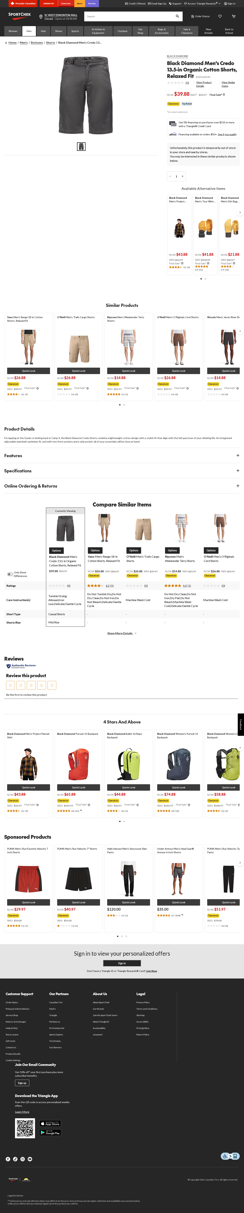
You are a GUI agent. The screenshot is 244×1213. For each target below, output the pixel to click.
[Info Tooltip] (224, 95)
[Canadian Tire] (49, 3)
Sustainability (99, 1028)
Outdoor (123, 31)
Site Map (140, 1015)
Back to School (229, 31)
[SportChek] (66, 3)
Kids (43, 31)
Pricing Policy (142, 1028)
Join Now (151, 970)
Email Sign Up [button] (158, 3)
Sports (75, 31)
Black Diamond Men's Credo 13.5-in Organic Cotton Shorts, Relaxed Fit (202, 69)
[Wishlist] (220, 16)
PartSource (54, 1021)
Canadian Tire (56, 1002)
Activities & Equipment (98, 31)
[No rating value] (176, 83)
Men (29, 31)
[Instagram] (22, 1159)
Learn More (22, 1111)
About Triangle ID (101, 1021)
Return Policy (142, 1034)
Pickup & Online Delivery (17, 1008)
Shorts (50, 42)
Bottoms (37, 42)
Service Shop (12, 1015)
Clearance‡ (173, 103)
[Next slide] (240, 212)
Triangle (53, 1015)
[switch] (12, 574)
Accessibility (142, 1021)
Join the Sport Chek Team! (105, 1015)
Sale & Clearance (187, 31)
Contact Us (11, 1047)
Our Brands (98, 1008)
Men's (24, 42)
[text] (179, 267)
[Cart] (233, 16)
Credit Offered (137, 3)
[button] (177, 16)
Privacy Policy (143, 1002)
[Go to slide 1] (81, 146)
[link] (179, 83)
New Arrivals (208, 31)
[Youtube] (30, 1159)
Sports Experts (56, 1034)
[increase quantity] (183, 176)
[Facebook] (8, 1159)
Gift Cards (10, 1041)
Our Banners (55, 1047)
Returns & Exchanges (16, 1021)
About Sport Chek (101, 1002)
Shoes (58, 31)
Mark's (52, 1008)
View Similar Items (228, 84)
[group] (28, 383)
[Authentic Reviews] (21, 666)
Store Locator (12, 1034)
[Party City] (92, 3)
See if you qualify (227, 134)
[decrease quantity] (170, 176)
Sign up (22, 1082)
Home (13, 42)
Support (176, 3)
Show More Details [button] (120, 633)
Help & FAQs (12, 1028)
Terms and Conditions (147, 1008)
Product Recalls (13, 1054)
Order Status (202, 16)
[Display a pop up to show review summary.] (82, 811)
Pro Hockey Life (56, 1028)
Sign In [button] (231, 3)
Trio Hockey (55, 1041)
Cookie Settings (13, 1060)
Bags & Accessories (162, 31)
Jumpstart (98, 1034)
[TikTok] (15, 1159)
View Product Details (204, 84)
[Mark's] (79, 3)
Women (13, 31)
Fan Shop (140, 31)
